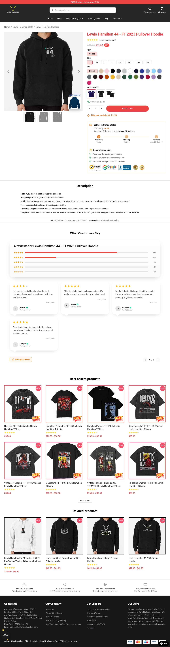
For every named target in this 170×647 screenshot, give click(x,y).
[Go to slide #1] (29, 117)
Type (89, 50)
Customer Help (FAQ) (96, 624)
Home (7, 27)
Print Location (93, 87)
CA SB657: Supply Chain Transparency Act (63, 624)
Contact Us (92, 620)
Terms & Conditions (54, 613)
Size (89, 58)
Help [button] (165, 644)
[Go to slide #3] (57, 117)
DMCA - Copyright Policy (56, 620)
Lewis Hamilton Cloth (23, 27)
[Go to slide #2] (43, 117)
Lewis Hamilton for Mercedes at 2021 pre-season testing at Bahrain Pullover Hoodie (22, 561)
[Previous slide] (8, 71)
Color (89, 66)
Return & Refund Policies (97, 617)
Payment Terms (93, 613)
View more (85, 500)
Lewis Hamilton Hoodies (47, 27)
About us (50, 609)
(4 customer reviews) (107, 40)
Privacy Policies (52, 617)
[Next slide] (79, 71)
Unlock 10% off (5, 635)
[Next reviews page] (158, 360)
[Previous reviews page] (145, 360)
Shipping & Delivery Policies (98, 609)
